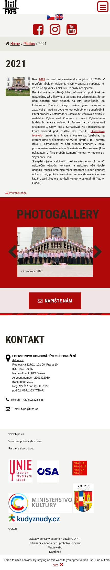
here (55, 564)
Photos (29, 43)
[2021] (18, 86)
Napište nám (58, 300)
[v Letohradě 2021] (55, 252)
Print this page (17, 192)
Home (15, 43)
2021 (42, 79)
